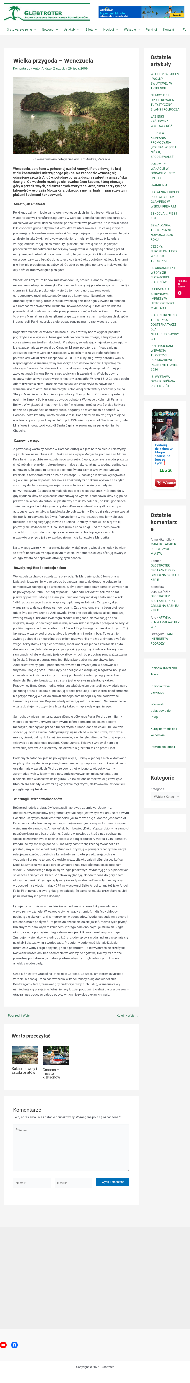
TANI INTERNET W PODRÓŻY (162, 638)
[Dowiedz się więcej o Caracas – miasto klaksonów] (56, 1055)
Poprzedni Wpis (17, 1015)
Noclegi (108, 29)
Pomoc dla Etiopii (163, 747)
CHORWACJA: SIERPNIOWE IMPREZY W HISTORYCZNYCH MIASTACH (163, 298)
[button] (34, 29)
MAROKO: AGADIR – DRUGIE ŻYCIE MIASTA (165, 548)
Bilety (89, 29)
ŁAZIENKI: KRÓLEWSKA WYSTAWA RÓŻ (161, 121)
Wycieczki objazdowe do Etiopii (161, 710)
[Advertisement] (95, 1278)
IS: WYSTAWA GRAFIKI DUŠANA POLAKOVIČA (163, 381)
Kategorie (157, 789)
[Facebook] (14, 1345)
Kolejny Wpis (127, 1015)
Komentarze (21, 68)
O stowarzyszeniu (19, 29)
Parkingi (151, 29)
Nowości (48, 29)
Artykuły (70, 29)
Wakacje (130, 29)
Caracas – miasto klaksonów (51, 1073)
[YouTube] (3, 1345)
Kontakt (168, 29)
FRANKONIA (159, 185)
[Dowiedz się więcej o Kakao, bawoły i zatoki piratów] (25, 1054)
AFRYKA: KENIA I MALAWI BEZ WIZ (165, 622)
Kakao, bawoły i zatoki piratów (24, 1070)
